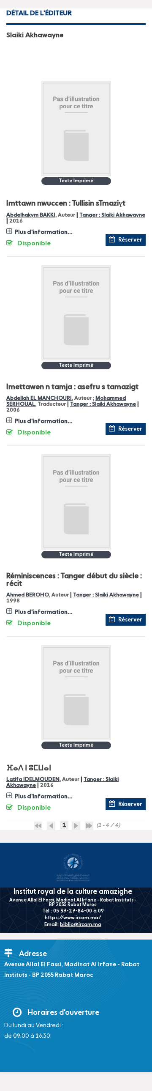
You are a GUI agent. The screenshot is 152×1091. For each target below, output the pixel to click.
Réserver (130, 240)
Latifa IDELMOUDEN (33, 779)
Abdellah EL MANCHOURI (39, 398)
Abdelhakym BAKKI (30, 215)
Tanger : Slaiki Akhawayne (112, 215)
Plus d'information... (44, 232)
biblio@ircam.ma (80, 924)
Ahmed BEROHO (27, 595)
